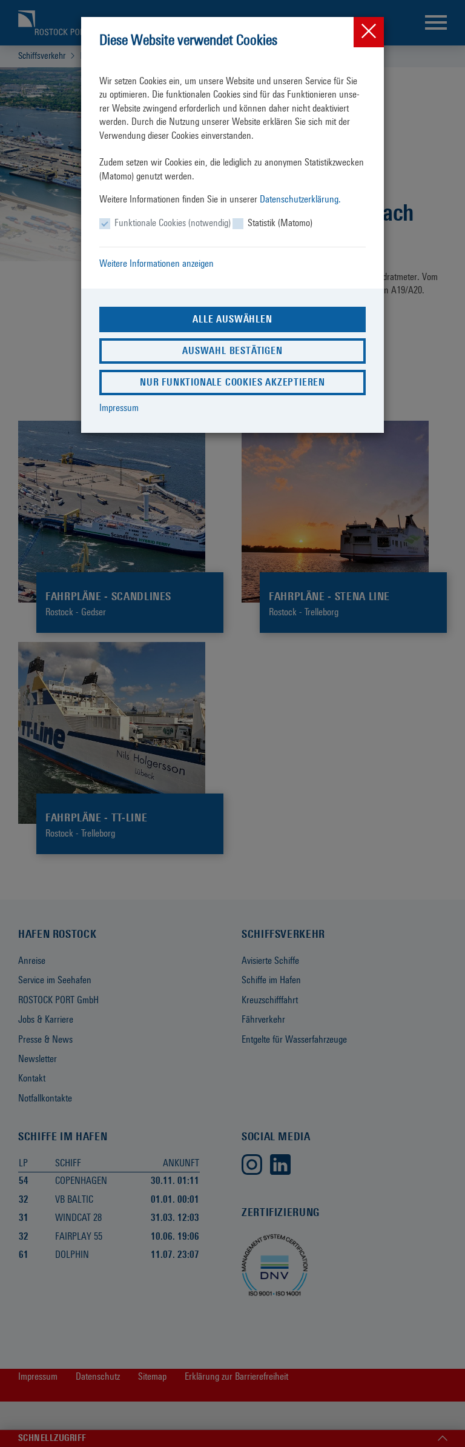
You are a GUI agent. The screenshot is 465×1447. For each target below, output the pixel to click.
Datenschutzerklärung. (300, 199)
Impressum (119, 407)
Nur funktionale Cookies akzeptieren (232, 382)
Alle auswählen (232, 319)
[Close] (369, 32)
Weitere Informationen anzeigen (156, 263)
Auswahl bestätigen (232, 350)
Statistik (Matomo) (280, 223)
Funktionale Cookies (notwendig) (172, 223)
